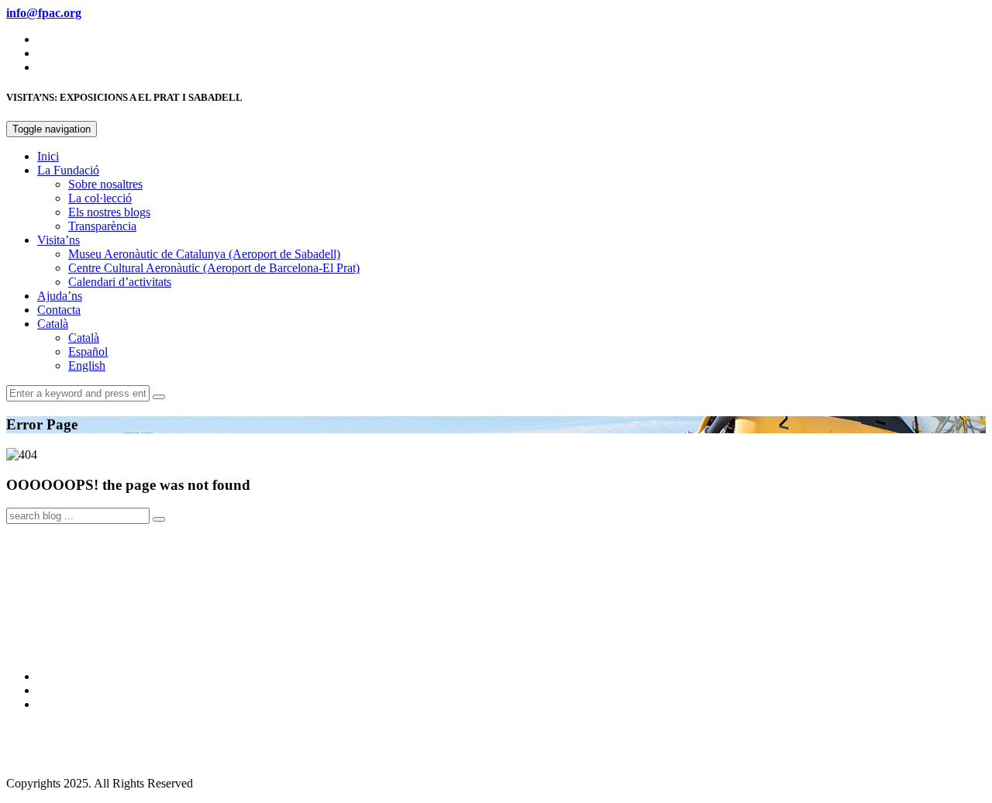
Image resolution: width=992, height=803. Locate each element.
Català (52, 323)
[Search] (159, 397)
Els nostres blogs (109, 212)
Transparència (102, 226)
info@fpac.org (42, 756)
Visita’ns (58, 239)
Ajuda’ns (59, 295)
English (86, 365)
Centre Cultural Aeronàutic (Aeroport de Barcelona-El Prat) (214, 267)
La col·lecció (100, 198)
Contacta (59, 309)
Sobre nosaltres (105, 184)
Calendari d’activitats (119, 281)
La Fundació (68, 170)
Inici (48, 156)
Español (88, 351)
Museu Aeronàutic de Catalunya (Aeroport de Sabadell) (204, 253)
